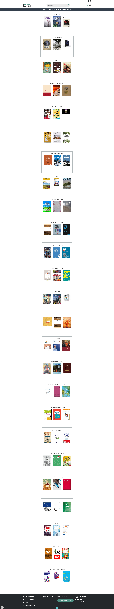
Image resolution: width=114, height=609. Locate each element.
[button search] (68, 5)
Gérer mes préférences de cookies (67, 600)
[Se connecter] (90, 5)
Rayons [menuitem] (50, 9)
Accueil (44, 9)
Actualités (56, 9)
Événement (63, 9)
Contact (69, 9)
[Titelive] (57, 607)
